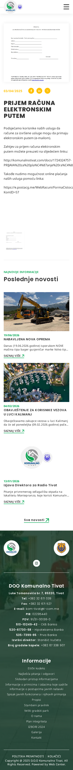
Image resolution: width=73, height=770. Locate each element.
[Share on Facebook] (31, 91)
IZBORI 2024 (36, 727)
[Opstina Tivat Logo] (61, 548)
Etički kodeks (36, 668)
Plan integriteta (36, 721)
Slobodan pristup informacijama (36, 679)
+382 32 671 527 (40, 604)
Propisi (36, 700)
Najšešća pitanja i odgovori (36, 674)
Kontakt (36, 737)
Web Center (57, 764)
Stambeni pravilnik (36, 705)
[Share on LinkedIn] (39, 91)
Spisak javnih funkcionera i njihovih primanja (36, 694)
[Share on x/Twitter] (47, 91)
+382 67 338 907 (53, 645)
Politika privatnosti (28, 756)
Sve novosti (34, 520)
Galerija (36, 732)
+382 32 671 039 (39, 598)
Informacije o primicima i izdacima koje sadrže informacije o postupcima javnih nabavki (36, 687)
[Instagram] (36, 563)
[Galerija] (14, 240)
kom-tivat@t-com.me (42, 609)
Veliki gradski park (36, 710)
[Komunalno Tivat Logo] (23, 7)
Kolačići (54, 756)
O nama (36, 716)
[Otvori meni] (66, 7)
